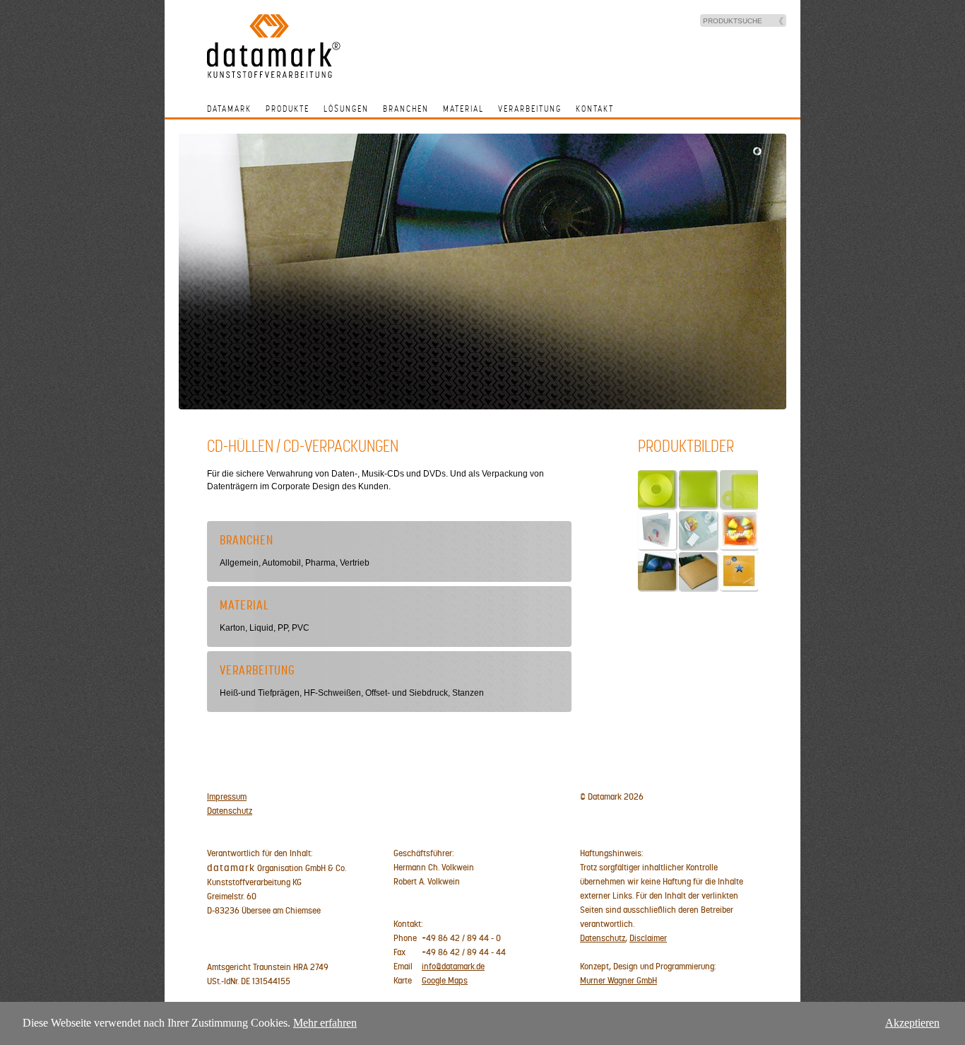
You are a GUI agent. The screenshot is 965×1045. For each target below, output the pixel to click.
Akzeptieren (912, 1023)
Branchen (406, 108)
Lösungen (346, 108)
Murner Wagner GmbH (618, 981)
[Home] (274, 76)
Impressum (227, 797)
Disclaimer (648, 938)
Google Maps (445, 981)
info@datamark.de (453, 966)
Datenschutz (229, 811)
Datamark (229, 108)
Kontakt (595, 108)
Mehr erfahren (325, 1023)
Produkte (287, 108)
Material (463, 108)
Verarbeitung (530, 108)
